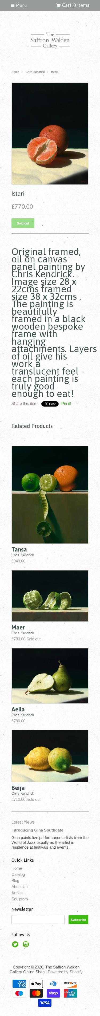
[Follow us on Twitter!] (16, 946)
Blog (15, 880)
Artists (17, 893)
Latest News (23, 822)
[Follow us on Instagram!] (27, 946)
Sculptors (19, 899)
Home (16, 868)
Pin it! (66, 403)
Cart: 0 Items (75, 5)
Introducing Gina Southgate (37, 830)
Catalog (18, 874)
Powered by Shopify (65, 972)
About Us (19, 886)
